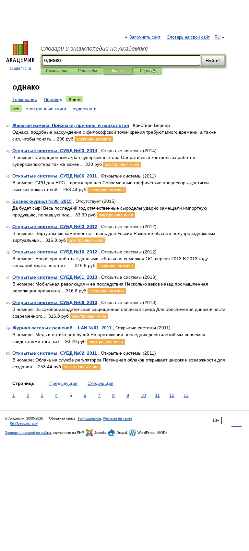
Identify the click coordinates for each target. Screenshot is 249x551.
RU (217, 37)
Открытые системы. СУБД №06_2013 (54, 302)
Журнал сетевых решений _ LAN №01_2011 (62, 327)
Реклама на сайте (117, 418)
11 (157, 395)
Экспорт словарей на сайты (28, 433)
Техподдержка (89, 418)
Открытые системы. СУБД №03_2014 (54, 150)
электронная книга (94, 139)
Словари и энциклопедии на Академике (94, 48)
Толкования (56, 70)
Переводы (87, 70)
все (15, 108)
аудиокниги (85, 108)
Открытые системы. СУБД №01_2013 (54, 277)
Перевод (53, 99)
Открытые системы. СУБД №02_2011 (54, 353)
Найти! (213, 60)
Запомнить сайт (145, 37)
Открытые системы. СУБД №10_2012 (54, 251)
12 (171, 395)
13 (186, 395)
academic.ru (20, 68)
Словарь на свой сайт (188, 37)
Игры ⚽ (148, 70)
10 (143, 395)
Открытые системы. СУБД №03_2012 (54, 226)
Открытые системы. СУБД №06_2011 (54, 175)
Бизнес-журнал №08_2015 (42, 201)
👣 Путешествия (24, 423)
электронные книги (46, 108)
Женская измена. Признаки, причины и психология (70, 125)
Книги (117, 70)
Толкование (24, 99)
